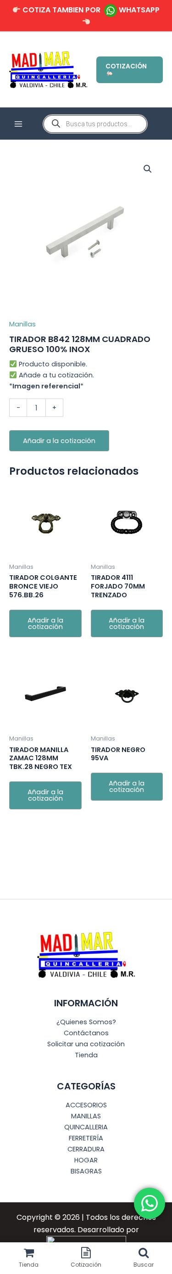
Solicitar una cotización (86, 1044)
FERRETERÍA (86, 1138)
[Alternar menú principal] (18, 123)
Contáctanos (86, 1033)
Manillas (22, 324)
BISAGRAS (86, 1171)
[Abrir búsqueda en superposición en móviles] (95, 124)
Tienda (86, 1055)
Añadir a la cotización (59, 440)
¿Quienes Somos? (86, 1022)
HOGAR (86, 1160)
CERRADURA (86, 1149)
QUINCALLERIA (86, 1127)
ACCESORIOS (86, 1105)
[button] (129, 70)
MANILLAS (86, 1116)
